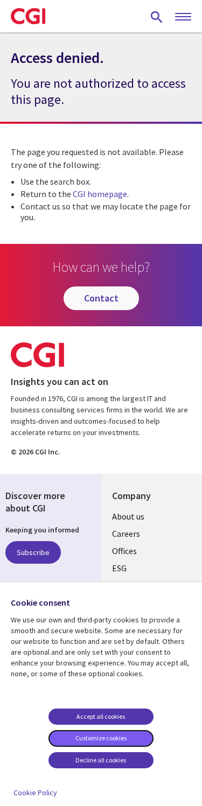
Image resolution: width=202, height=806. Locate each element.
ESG (119, 568)
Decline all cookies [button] (100, 760)
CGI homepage (100, 193)
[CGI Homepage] (28, 16)
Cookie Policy (35, 792)
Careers (126, 533)
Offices (124, 550)
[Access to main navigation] (183, 17)
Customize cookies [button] (101, 738)
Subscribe (33, 552)
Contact (101, 298)
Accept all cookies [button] (100, 716)
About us (128, 516)
